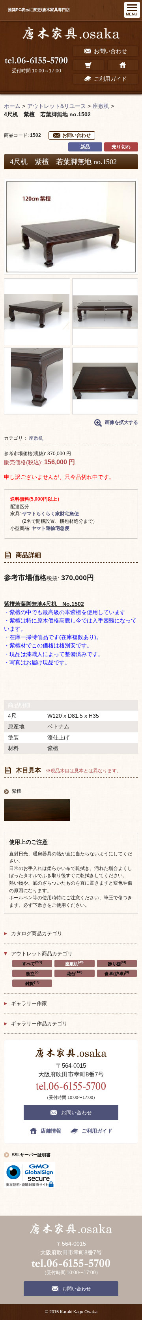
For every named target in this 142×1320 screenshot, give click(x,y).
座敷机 (36, 438)
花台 (74, 973)
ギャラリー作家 (29, 1003)
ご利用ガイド (97, 1131)
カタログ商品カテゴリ (36, 933)
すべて (32, 963)
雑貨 (32, 983)
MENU (131, 14)
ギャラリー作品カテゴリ (39, 1024)
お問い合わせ (76, 135)
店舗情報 (51, 1131)
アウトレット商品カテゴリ (42, 954)
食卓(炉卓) (117, 973)
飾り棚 (117, 963)
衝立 (32, 973)
